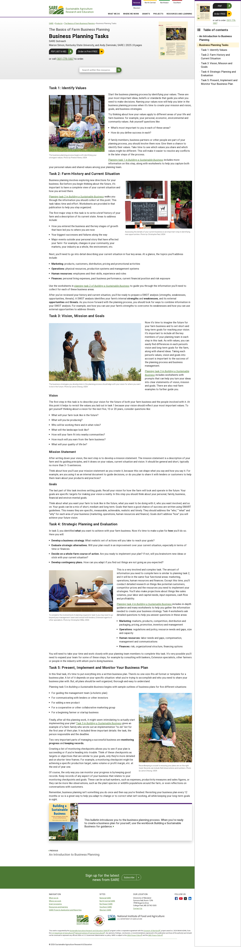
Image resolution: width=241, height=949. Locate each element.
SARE (51, 23)
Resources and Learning (179, 13)
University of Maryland (151, 931)
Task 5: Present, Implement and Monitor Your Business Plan (219, 82)
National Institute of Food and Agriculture (89, 933)
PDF (220, 5)
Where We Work (131, 13)
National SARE (105, 898)
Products (58, 23)
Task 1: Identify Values (214, 50)
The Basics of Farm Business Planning (79, 23)
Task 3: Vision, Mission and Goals (216, 65)
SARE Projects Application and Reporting (65, 910)
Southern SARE (106, 907)
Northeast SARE (106, 904)
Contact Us (137, 908)
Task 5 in (99, 723)
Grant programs (55, 904)
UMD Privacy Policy (154, 935)
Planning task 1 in (135, 159)
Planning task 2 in (76, 196)
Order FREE (220, 13)
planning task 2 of (101, 285)
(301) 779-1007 (65, 58)
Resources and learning (58, 907)
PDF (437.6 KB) (58, 51)
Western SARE (105, 910)
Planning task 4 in (144, 604)
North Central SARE (107, 901)
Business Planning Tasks (213, 45)
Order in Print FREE (88, 51)
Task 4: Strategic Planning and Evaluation (218, 73)
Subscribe (129, 877)
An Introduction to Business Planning (215, 38)
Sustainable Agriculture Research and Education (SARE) (89, 931)
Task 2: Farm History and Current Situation (215, 56)
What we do (53, 898)
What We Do (114, 13)
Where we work (55, 901)
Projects (158, 13)
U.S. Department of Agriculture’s (62, 933)
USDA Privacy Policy (134, 935)
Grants (146, 13)
